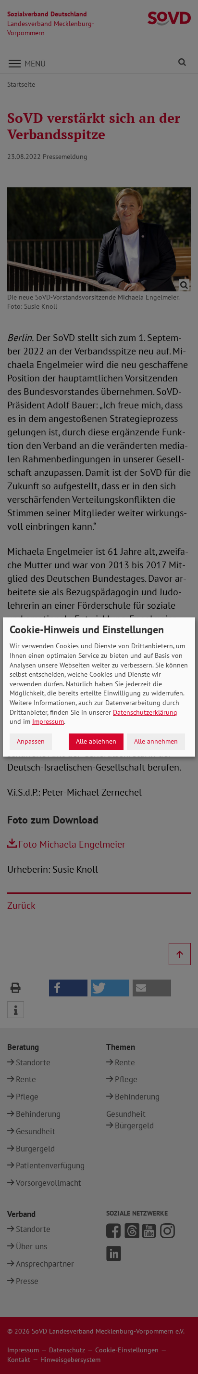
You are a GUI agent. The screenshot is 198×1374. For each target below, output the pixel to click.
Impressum (48, 721)
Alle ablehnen (96, 741)
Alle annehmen (156, 741)
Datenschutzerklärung (145, 712)
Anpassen (31, 741)
